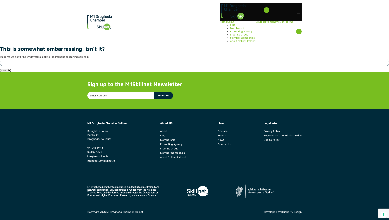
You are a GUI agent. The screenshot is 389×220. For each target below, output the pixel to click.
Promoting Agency (241, 31)
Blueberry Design (291, 212)
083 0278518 (94, 152)
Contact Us (286, 22)
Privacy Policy (272, 131)
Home (223, 22)
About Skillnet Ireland (242, 41)
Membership (237, 28)
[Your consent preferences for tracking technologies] (384, 215)
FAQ (232, 25)
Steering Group (239, 35)
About (230, 22)
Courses (260, 22)
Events (269, 22)
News (276, 22)
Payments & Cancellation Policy (283, 135)
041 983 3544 (95, 147)
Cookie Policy (271, 140)
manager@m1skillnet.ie (101, 161)
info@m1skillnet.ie (97, 156)
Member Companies (242, 38)
